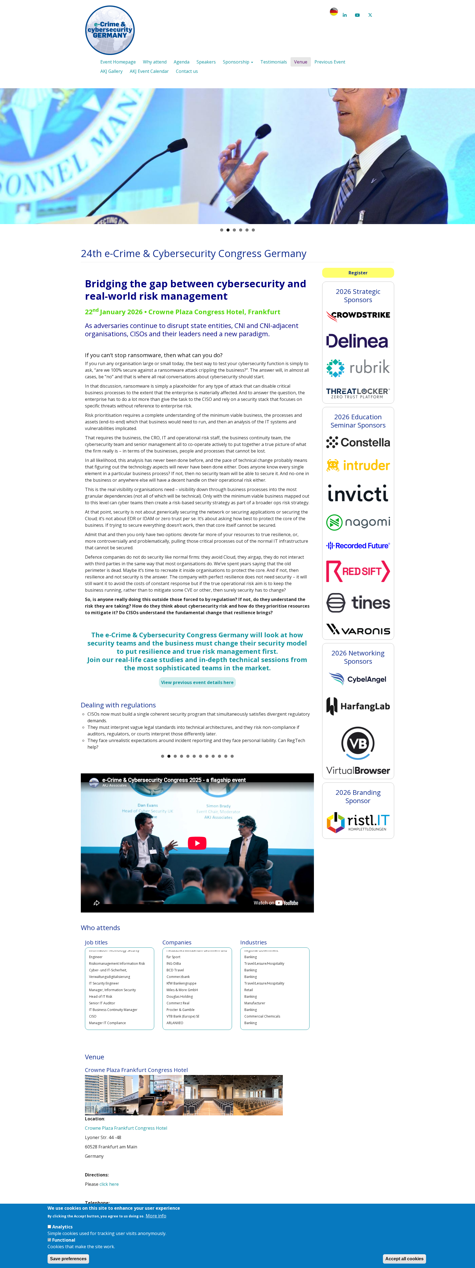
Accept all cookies (404, 1258)
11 (225, 756)
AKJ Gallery (111, 71)
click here (109, 1184)
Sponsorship (236, 62)
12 (232, 756)
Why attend (155, 62)
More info (156, 1216)
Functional (63, 1240)
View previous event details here (197, 682)
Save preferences (68, 1258)
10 (219, 756)
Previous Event (329, 62)
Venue (300, 62)
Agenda (181, 62)
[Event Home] (112, 30)
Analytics (62, 1227)
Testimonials (273, 62)
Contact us (187, 71)
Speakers (206, 62)
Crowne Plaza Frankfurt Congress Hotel (126, 1128)
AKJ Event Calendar (149, 71)
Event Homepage (118, 62)
